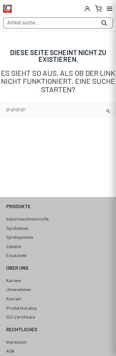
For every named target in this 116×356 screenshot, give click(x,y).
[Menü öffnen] (109, 8)
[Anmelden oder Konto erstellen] (87, 8)
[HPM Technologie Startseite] (7, 8)
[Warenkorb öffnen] (98, 8)
